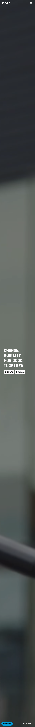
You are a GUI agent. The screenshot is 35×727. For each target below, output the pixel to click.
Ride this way (27, 723)
